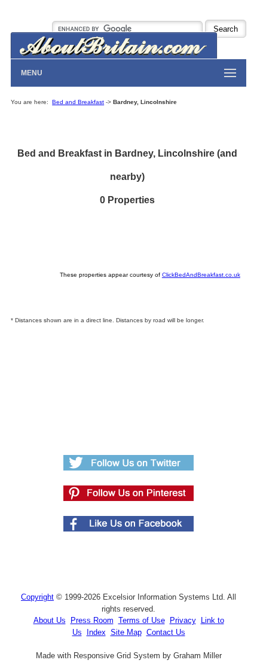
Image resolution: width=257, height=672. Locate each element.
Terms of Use (141, 620)
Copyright (37, 596)
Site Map (126, 632)
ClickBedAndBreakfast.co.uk (201, 274)
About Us (49, 620)
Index (96, 632)
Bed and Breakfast (78, 102)
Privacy (183, 620)
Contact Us (165, 632)
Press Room (92, 620)
